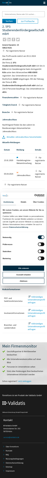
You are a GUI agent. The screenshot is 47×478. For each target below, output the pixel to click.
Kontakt (9, 451)
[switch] (41, 244)
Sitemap (9, 467)
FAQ (7, 454)
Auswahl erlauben (23, 275)
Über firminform (12, 446)
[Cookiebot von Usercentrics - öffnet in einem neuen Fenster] (34, 195)
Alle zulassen (23, 268)
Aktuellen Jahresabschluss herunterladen (23, 137)
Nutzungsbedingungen (15, 459)
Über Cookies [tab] (38, 202)
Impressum (10, 471)
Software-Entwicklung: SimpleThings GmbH (15, 412)
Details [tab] (23, 202)
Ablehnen (23, 281)
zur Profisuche (27, 21)
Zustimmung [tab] (8, 202)
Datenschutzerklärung (18, 227)
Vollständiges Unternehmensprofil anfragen (36, 300)
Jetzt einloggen (24, 381)
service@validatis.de (11, 437)
